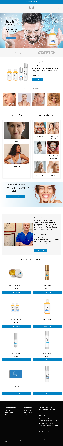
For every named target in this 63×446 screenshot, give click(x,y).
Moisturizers (39, 175)
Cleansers (40, 136)
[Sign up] (57, 415)
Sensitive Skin (54, 108)
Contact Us (25, 417)
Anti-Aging (24, 108)
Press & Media (26, 414)
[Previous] (3, 31)
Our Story (7, 410)
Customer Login (27, 410)
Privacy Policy (42, 423)
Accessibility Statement (53, 441)
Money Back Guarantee (53, 439)
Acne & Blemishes (9, 108)
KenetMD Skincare (12, 440)
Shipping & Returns (27, 412)
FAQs (6, 414)
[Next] (60, 31)
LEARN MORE (38, 80)
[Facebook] (42, 431)
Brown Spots (39, 108)
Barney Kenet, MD (9, 412)
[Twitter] (39, 431)
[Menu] (2, 8)
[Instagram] (45, 431)
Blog (6, 417)
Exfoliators (39, 156)
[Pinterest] (48, 431)
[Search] (58, 8)
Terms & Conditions (51, 423)
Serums (53, 175)
